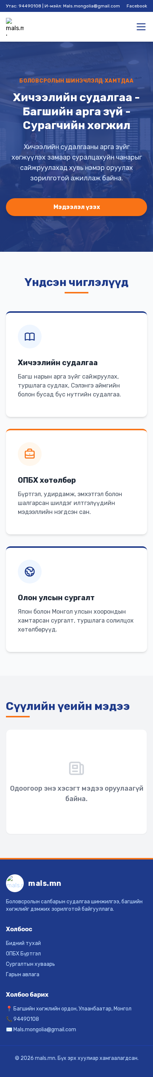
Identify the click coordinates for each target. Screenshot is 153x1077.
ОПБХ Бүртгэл (23, 954)
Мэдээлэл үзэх (76, 206)
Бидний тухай (23, 943)
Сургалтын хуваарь (30, 964)
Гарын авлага (22, 974)
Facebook (137, 6)
